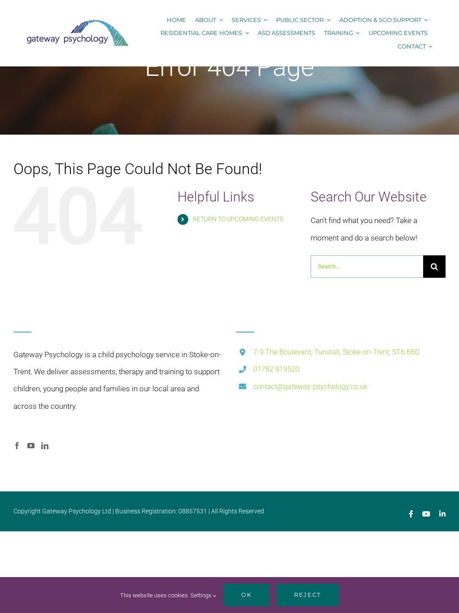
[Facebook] (17, 445)
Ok (246, 594)
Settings (202, 595)
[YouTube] (31, 445)
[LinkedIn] (44, 445)
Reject (307, 594)
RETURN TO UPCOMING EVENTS (238, 219)
